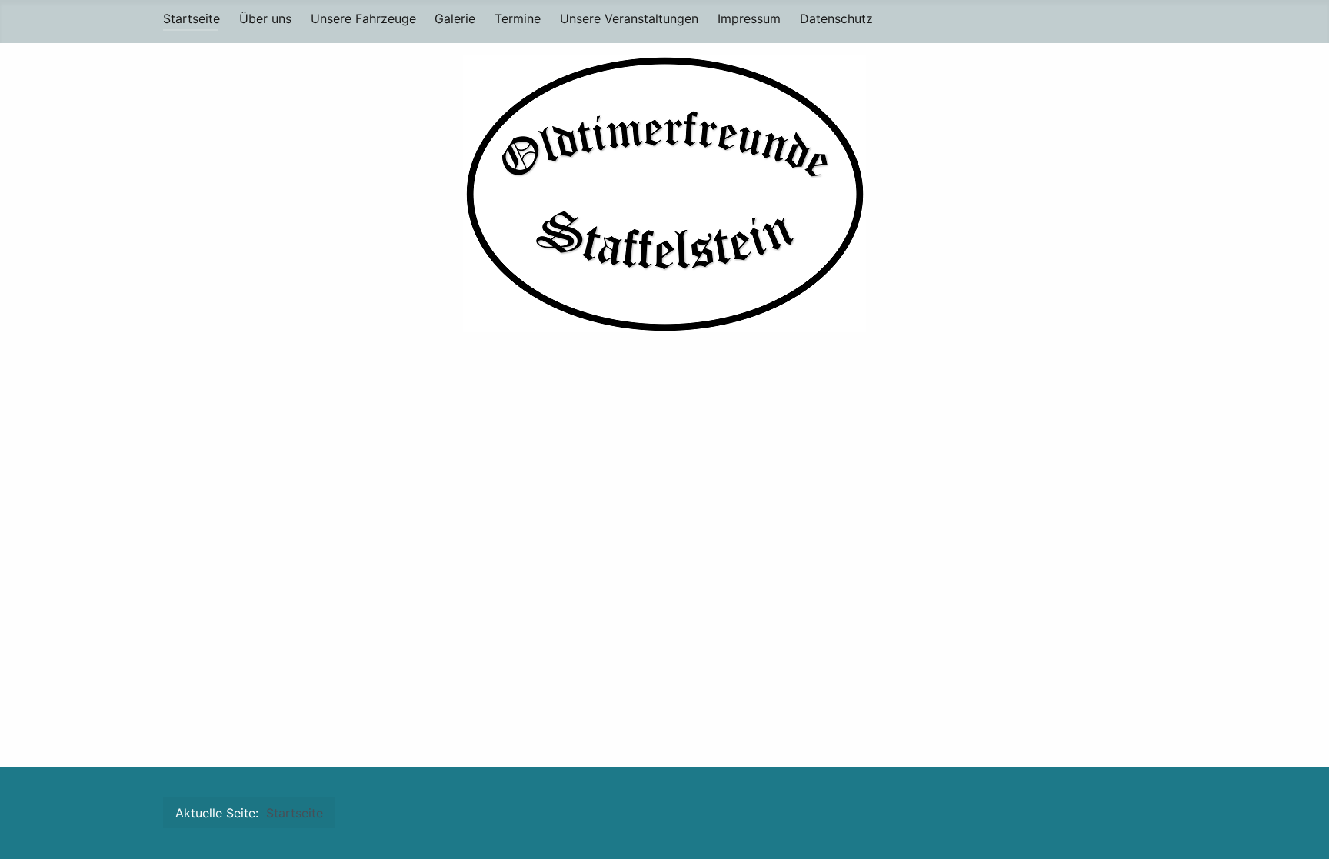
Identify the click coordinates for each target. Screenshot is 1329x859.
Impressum (749, 18)
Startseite (191, 18)
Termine (518, 18)
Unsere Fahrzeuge (363, 18)
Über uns (265, 18)
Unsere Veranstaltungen (629, 18)
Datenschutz (836, 18)
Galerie (455, 18)
